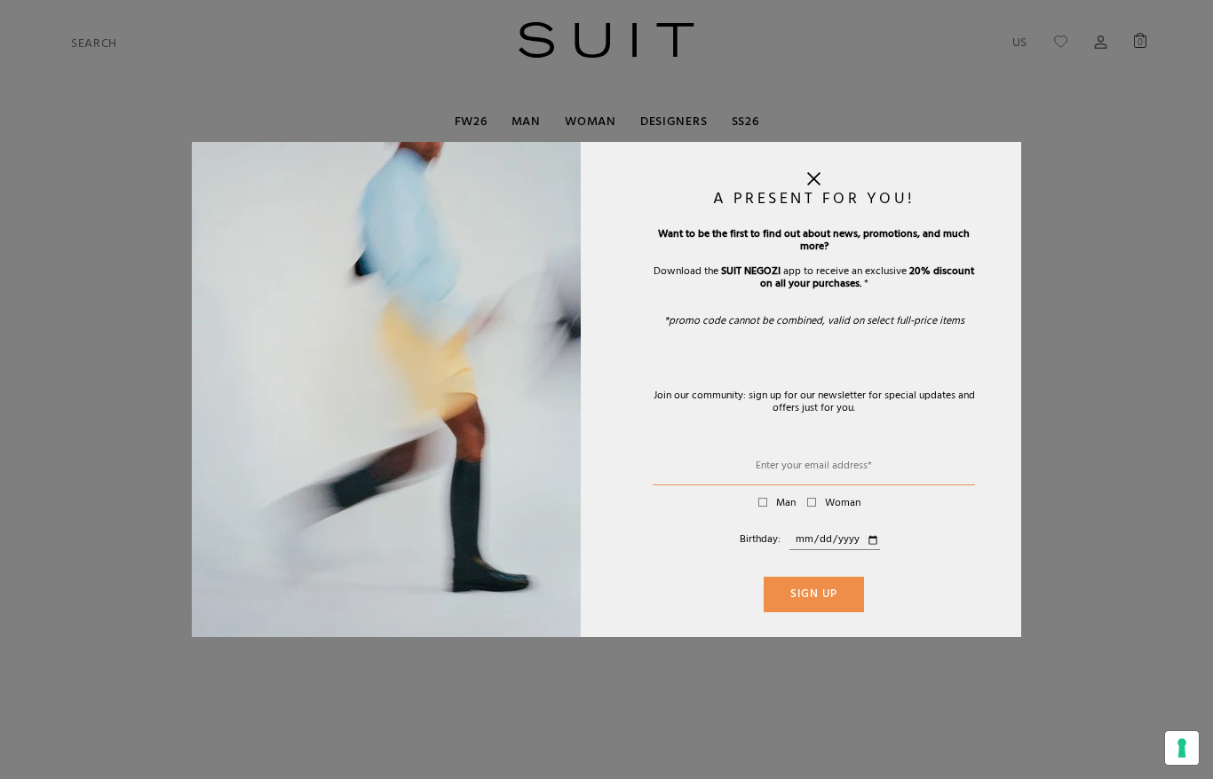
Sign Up (813, 595)
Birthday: (760, 540)
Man (786, 504)
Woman (842, 504)
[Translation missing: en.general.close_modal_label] (814, 183)
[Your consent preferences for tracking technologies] (1182, 748)
